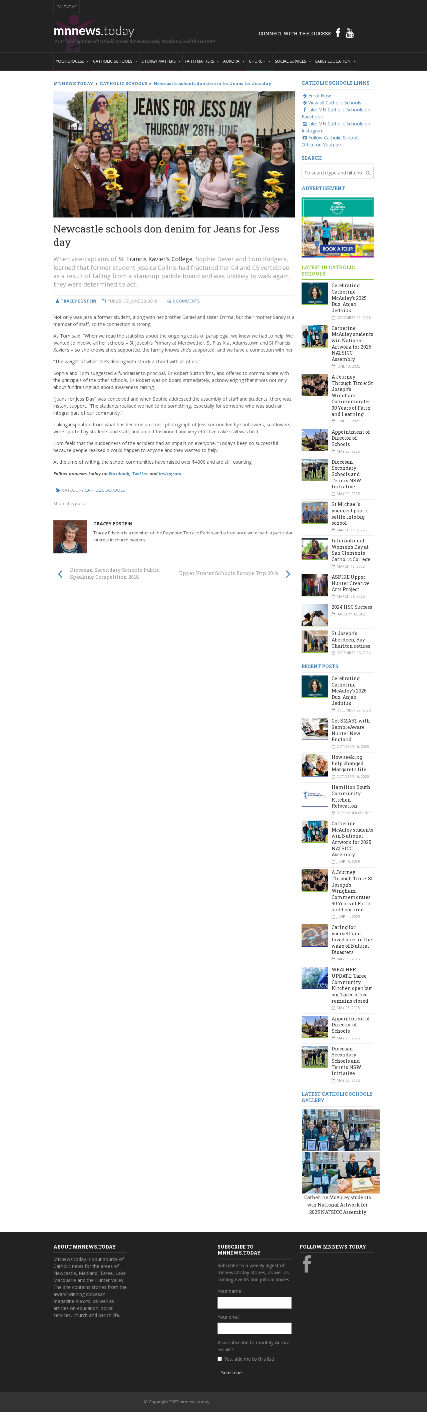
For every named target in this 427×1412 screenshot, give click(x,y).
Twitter (140, 473)
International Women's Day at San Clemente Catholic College (351, 549)
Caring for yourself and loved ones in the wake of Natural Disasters (352, 939)
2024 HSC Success (352, 607)
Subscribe (231, 1372)
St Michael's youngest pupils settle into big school (350, 513)
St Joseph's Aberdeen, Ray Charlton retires (351, 639)
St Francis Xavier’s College (155, 259)
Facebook (119, 473)
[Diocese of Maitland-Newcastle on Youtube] (350, 32)
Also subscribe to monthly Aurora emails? (254, 1346)
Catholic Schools (105, 490)
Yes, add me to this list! (249, 1359)
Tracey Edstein (112, 523)
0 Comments (186, 301)
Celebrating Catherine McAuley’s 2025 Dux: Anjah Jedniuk (349, 298)
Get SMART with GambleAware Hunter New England (351, 730)
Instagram (170, 473)
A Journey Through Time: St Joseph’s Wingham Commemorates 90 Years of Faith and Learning (352, 395)
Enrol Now (319, 95)
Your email (229, 1317)
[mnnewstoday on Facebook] (338, 32)
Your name (229, 1291)
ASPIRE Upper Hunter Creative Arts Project (351, 583)
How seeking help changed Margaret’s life (349, 763)
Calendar (66, 7)
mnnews (93, 30)
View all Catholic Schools (334, 102)
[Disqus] (174, 685)
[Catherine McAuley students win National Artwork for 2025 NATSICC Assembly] (323, 1130)
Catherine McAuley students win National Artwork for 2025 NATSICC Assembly (352, 343)
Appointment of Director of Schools (351, 438)
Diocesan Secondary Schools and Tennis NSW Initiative (346, 474)
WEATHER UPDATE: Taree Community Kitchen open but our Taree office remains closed (352, 985)
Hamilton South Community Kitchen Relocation (351, 796)
